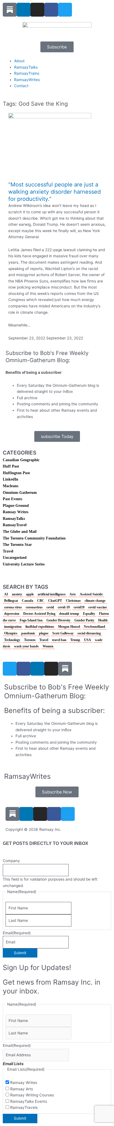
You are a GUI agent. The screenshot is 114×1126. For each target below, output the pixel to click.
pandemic (28, 633)
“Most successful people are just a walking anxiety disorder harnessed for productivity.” (54, 191)
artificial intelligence (52, 594)
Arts (72, 594)
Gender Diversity (58, 620)
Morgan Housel (69, 627)
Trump (75, 640)
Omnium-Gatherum (20, 493)
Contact (21, 86)
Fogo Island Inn (31, 620)
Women (48, 646)
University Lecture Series (24, 564)
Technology (12, 640)
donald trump (69, 614)
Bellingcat (11, 601)
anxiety (17, 594)
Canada (27, 601)
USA (87, 640)
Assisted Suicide (91, 594)
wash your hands (26, 646)
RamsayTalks (26, 67)
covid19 (79, 607)
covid (50, 607)
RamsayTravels (24, 1107)
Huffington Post (16, 473)
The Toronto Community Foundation (34, 538)
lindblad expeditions (39, 627)
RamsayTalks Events (28, 1101)
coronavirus (34, 607)
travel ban (59, 640)
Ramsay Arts (21, 1089)
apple (30, 594)
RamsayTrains (26, 73)
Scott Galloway (63, 633)
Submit (20, 953)
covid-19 (64, 607)
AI (6, 594)
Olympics (10, 633)
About (19, 61)
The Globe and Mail (20, 532)
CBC (40, 601)
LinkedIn (10, 479)
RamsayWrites (27, 79)
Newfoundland (94, 627)
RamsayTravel (15, 525)
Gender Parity (84, 620)
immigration (13, 627)
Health (103, 620)
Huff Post (11, 466)
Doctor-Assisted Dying (39, 614)
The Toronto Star (17, 545)
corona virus (13, 607)
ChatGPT (55, 601)
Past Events (12, 499)
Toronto (29, 640)
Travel (8, 551)
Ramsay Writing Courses (32, 1095)
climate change (95, 601)
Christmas (73, 601)
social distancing (89, 633)
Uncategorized (15, 558)
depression (11, 614)
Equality (89, 614)
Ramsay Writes (15, 512)
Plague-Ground (16, 506)
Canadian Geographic (21, 460)
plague (43, 633)
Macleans (10, 486)
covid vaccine (97, 607)
